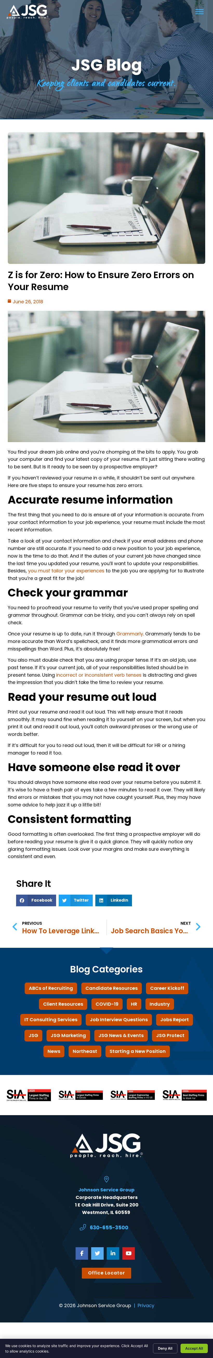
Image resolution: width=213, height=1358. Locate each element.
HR (134, 1004)
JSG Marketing (68, 1035)
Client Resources (63, 1004)
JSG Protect (170, 1035)
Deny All (165, 1348)
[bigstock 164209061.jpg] (106, 440)
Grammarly (129, 633)
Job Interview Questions (119, 1019)
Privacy (146, 1305)
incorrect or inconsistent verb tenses (99, 675)
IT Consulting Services (50, 1019)
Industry (160, 1004)
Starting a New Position (138, 1051)
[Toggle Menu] (199, 11)
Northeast (85, 1051)
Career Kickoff (167, 988)
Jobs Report (174, 1019)
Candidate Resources (111, 988)
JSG (33, 1035)
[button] (36, 900)
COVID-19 (107, 1004)
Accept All (194, 1348)
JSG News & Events (121, 1035)
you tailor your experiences (66, 570)
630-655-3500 (109, 1227)
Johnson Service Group (106, 1190)
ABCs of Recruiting (51, 988)
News (54, 1051)
